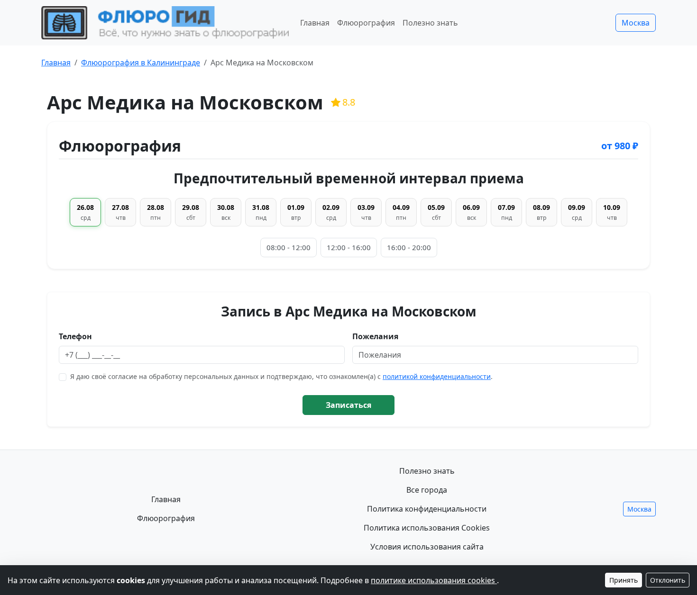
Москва (636, 23)
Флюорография (366, 23)
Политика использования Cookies (427, 528)
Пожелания (375, 336)
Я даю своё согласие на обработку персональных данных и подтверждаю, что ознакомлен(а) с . (281, 376)
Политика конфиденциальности (426, 509)
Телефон (75, 336)
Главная (315, 23)
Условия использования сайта (427, 546)
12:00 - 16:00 (349, 247)
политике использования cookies (434, 580)
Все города (426, 490)
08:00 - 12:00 (288, 247)
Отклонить (667, 580)
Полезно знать (430, 23)
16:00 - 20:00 (409, 247)
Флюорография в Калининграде (140, 62)
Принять (623, 580)
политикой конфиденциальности (437, 376)
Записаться (348, 405)
